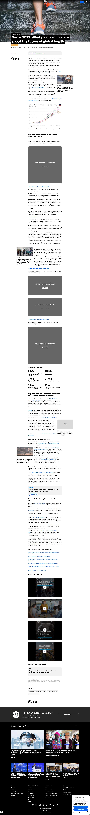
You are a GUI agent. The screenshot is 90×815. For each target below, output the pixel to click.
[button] (45, 587)
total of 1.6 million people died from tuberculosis (42, 472)
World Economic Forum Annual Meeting (37, 53)
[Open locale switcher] (1, 812)
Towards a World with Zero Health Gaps (49, 417)
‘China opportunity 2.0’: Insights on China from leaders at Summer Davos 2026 (71, 774)
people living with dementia (53, 525)
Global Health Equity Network (39, 517)
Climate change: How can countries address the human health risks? (24, 461)
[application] (45, 587)
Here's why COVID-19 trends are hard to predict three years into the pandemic (65, 89)
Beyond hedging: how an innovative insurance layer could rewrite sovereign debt (26, 753)
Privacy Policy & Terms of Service (45, 808)
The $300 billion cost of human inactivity (37, 570)
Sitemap (45, 810)
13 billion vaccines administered (37, 87)
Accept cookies (45, 166)
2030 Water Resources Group (36, 544)
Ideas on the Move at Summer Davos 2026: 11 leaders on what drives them (62, 752)
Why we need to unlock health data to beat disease (39, 556)
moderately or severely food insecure (48, 459)
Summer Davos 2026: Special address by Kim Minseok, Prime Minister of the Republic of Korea (18, 774)
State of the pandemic (34, 217)
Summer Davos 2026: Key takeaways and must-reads (52, 774)
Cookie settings (80, 812)
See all (77, 725)
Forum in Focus (16, 34)
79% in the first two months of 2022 (46, 474)
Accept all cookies (81, 809)
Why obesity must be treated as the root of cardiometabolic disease (42, 563)
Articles (59, 85)
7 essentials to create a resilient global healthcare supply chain (65, 433)
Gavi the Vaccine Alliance (39, 503)
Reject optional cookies (81, 806)
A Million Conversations (46, 430)
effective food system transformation (42, 541)
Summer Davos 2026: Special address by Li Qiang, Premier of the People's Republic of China (36, 774)
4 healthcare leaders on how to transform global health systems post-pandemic (24, 262)
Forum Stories (14, 53)
